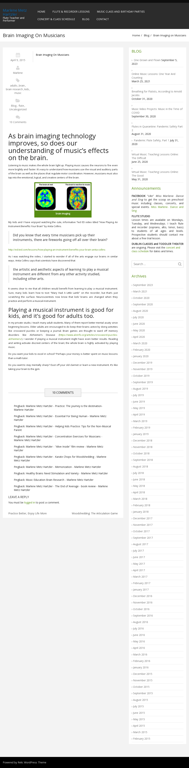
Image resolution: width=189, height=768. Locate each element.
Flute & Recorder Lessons (71, 11)
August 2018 (140, 466)
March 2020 (140, 343)
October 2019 (141, 375)
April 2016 (139, 648)
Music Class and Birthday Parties (121, 11)
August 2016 (140, 622)
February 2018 (141, 505)
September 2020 (143, 304)
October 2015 (141, 686)
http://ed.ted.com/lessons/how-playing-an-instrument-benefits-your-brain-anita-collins (56, 249)
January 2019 (141, 434)
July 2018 (138, 473)
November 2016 (142, 602)
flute (21, 105)
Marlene (18, 73)
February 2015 (141, 738)
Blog (85, 19)
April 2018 (139, 492)
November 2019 (142, 369)
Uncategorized (18, 109)
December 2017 (142, 518)
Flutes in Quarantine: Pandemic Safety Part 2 (157, 128)
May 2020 (139, 330)
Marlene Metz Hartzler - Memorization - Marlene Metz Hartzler (63, 467)
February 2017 (141, 583)
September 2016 (143, 615)
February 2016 (141, 661)
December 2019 (142, 362)
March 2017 (140, 576)
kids (26, 89)
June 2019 (139, 401)
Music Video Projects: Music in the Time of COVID (157, 110)
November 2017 (142, 525)
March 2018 (140, 499)
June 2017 (139, 557)
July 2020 (138, 317)
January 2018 (141, 511)
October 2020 (141, 298)
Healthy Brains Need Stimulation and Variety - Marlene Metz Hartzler (67, 473)
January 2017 (141, 589)
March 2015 (140, 732)
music (17, 93)
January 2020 (141, 356)
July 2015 (138, 706)
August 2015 (140, 700)
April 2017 (139, 570)
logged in (29, 502)
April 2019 (139, 414)
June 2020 (139, 323)
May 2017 (139, 563)
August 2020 (140, 311)
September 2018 (143, 460)
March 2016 (140, 654)
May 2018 (139, 486)
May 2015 (139, 719)
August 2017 (140, 544)
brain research (14, 89)
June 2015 (139, 713)
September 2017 (143, 537)
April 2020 (139, 337)
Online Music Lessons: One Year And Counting (153, 75)
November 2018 (142, 447)
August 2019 (140, 388)
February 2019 (141, 427)
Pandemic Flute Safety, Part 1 (151, 140)
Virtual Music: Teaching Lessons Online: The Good (155, 173)
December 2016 (142, 596)
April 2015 (139, 725)
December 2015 (142, 674)
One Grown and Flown (147, 60)
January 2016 (141, 667)
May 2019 (139, 408)
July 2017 (138, 550)
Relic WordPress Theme (32, 762)
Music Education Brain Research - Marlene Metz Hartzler (59, 479)
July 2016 (138, 628)
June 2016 (139, 635)
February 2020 (141, 349)
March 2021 (140, 291)
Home (41, 11)
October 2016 (141, 609)
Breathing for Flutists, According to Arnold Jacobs (157, 93)
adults (13, 85)
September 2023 (143, 285)
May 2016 (139, 641)
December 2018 (142, 440)
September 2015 (143, 693)
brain (22, 85)
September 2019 (143, 382)
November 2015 (142, 680)
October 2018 (141, 453)
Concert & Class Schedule (56, 19)
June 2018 (139, 479)
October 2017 (141, 531)
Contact (103, 19)
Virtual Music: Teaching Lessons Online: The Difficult (155, 156)
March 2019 (140, 421)
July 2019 (138, 395)
